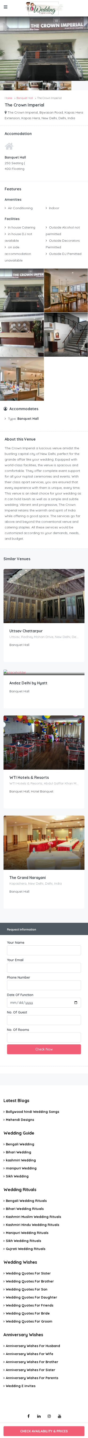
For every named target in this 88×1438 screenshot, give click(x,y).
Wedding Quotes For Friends (29, 1305)
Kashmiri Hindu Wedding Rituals (32, 1225)
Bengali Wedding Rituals (26, 1201)
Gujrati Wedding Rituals (25, 1249)
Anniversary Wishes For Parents (32, 1378)
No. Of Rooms (18, 1030)
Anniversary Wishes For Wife (29, 1354)
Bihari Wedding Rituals (25, 1209)
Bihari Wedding (18, 1152)
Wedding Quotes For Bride (28, 1313)
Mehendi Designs (20, 1120)
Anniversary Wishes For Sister (30, 1370)
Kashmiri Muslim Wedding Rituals (33, 1217)
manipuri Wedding (21, 1168)
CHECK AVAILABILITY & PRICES (44, 1431)
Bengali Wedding (20, 1144)
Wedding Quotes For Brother (30, 1281)
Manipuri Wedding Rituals (27, 1233)
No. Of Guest (17, 1012)
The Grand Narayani (27, 877)
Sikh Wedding (17, 1176)
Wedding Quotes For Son (26, 1289)
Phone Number (18, 977)
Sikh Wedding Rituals (23, 1241)
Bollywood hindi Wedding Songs (32, 1112)
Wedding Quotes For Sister (28, 1273)
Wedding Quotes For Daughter (31, 1297)
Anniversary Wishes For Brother (32, 1362)
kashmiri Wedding (21, 1160)
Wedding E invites (20, 1386)
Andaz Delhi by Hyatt (28, 683)
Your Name (15, 942)
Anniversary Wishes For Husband (33, 1346)
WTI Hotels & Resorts (29, 777)
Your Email (15, 960)
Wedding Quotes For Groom (29, 1321)
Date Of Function (20, 995)
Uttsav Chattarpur (26, 631)
